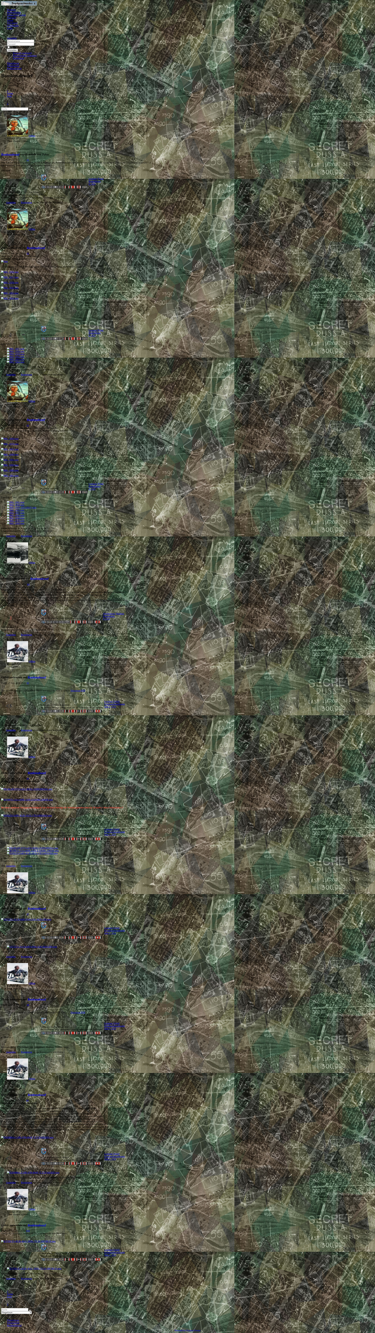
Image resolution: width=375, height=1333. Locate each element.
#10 (28, 1231)
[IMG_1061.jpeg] (9, 475)
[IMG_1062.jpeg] (9, 288)
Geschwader (13, 25)
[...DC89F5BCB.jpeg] (28, 1241)
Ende (9, 96)
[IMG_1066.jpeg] (9, 465)
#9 (27, 1100)
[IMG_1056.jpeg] (9, 272)
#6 (28, 778)
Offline (32, 136)
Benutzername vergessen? (25, 55)
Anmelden (12, 50)
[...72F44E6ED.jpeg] (27, 1137)
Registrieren (18, 58)
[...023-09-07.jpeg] (21, 507)
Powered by (180, 1330)
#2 (28, 253)
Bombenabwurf (10, 154)
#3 (28, 425)
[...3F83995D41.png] (26, 789)
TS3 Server (12, 23)
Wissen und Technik (16, 15)
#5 (28, 683)
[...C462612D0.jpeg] (26, 919)
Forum (10, 20)
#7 (28, 914)
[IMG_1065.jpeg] (9, 460)
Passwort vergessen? (22, 53)
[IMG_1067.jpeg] (9, 449)
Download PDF (78, 690)
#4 (28, 584)
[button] (12, 38)
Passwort (39, 44)
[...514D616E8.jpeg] (26, 815)
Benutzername (41, 41)
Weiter (10, 93)
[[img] (4, 261)
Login (10, 28)
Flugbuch (11, 10)
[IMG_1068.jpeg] (9, 454)
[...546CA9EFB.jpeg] (27, 799)
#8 (28, 1005)
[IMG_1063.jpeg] (9, 293)
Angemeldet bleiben (19, 47)
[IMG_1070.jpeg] (9, 444)
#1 (28, 160)
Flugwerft (11, 17)
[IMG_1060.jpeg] (9, 470)
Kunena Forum (193, 1330)
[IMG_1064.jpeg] (9, 298)
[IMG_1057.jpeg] (9, 277)
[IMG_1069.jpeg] (9, 438)
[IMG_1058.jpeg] (9, 282)
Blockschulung (14, 12)
